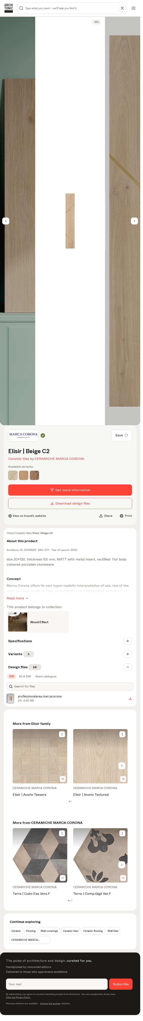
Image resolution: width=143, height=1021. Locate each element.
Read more (15, 598)
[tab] (11, 676)
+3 (62, 779)
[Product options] (62, 734)
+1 (63, 878)
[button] (69, 801)
